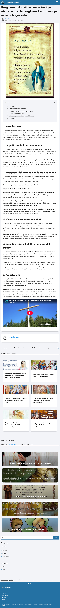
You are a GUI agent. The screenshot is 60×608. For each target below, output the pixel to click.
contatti (3, 599)
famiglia (4, 547)
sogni (3, 570)
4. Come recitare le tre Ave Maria (17, 113)
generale (4, 550)
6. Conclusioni (12, 118)
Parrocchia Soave (9, 19)
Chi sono (4, 597)
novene (4, 560)
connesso (12, 444)
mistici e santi (6, 557)
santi (3, 566)
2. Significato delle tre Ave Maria (17, 108)
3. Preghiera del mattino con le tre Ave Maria (21, 111)
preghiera (5, 563)
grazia (4, 553)
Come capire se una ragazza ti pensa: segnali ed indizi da (14, 348)
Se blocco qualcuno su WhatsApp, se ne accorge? (45, 348)
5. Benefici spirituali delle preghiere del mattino (21, 116)
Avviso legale (5, 595)
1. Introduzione (12, 106)
